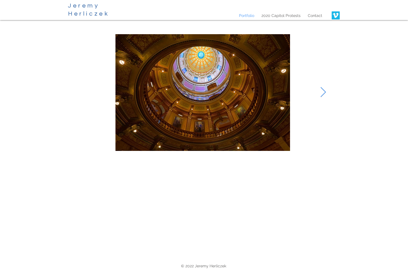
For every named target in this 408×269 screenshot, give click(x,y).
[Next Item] (323, 92)
